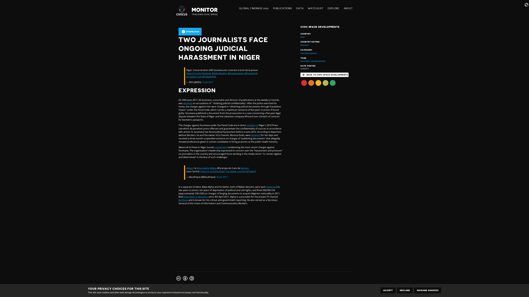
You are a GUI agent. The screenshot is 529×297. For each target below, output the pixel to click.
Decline (405, 290)
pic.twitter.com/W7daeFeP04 (201, 76)
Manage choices (427, 290)
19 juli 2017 (207, 82)
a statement (220, 147)
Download (192, 32)
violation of (252, 125)
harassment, (305, 61)
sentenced (271, 186)
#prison (245, 168)
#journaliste (203, 168)
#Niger (189, 168)
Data (299, 8)
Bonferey (183, 200)
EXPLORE (333, 8)
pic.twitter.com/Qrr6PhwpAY (241, 171)
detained (187, 103)
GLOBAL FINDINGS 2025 (254, 8)
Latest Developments (308, 53)
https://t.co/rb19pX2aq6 (198, 73)
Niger (302, 37)
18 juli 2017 (222, 176)
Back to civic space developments (327, 75)
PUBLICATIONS (282, 8)
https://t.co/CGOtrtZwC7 (213, 171)
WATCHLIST (315, 8)
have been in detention (196, 196)
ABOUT (348, 8)
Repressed (304, 45)
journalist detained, (318, 61)
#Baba (213, 168)
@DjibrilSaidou (219, 73)
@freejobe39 (251, 73)
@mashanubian (236, 73)
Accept (388, 290)
